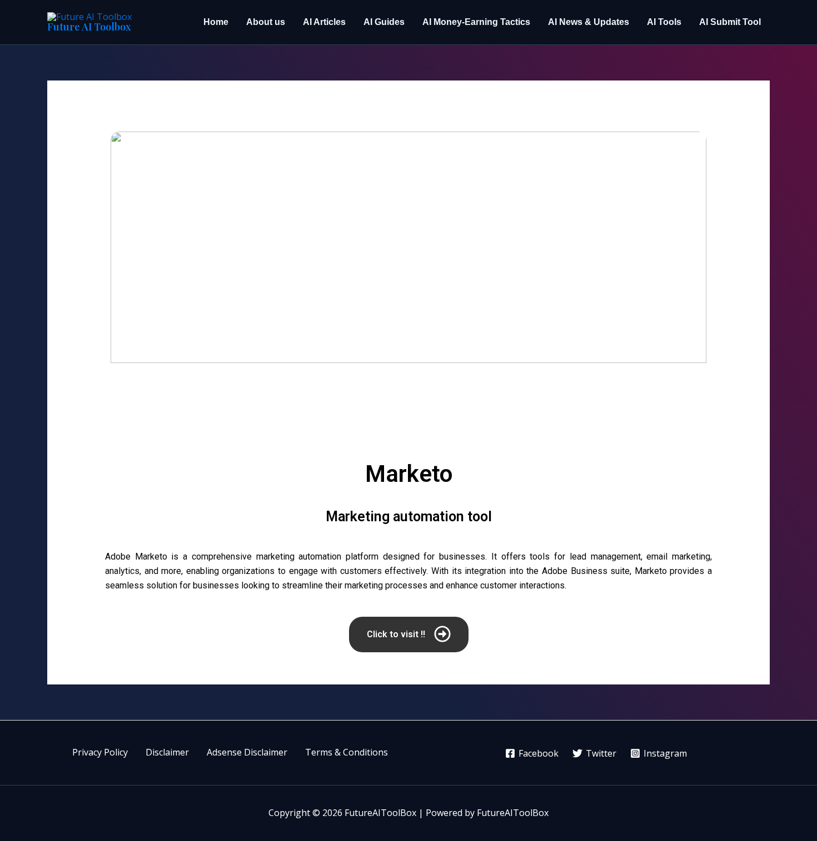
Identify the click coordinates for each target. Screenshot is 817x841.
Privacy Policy (100, 752)
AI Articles (324, 22)
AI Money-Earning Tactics (476, 22)
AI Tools (664, 22)
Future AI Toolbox (89, 26)
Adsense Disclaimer (247, 752)
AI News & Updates (588, 22)
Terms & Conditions (346, 752)
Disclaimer (167, 752)
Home (215, 22)
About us (265, 22)
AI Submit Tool (730, 22)
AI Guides (384, 22)
